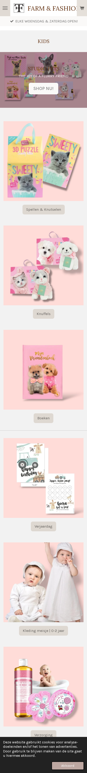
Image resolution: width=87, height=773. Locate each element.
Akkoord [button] (67, 766)
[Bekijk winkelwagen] (82, 8)
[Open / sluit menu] (5, 8)
